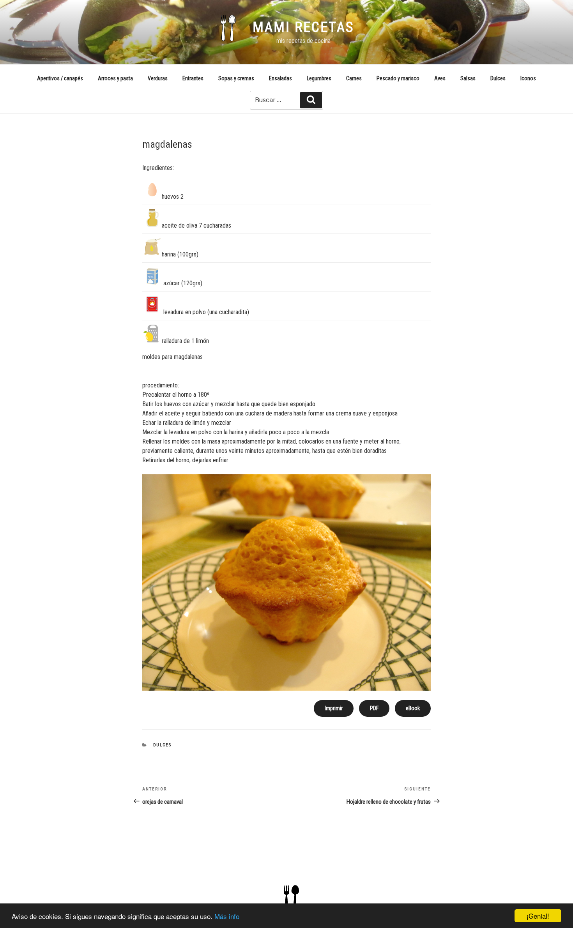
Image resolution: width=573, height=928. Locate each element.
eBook (413, 708)
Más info (226, 916)
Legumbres (319, 78)
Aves (440, 78)
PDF (374, 708)
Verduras (158, 78)
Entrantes (192, 78)
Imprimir (334, 708)
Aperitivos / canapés (60, 78)
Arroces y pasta (115, 78)
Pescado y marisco (398, 78)
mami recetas (303, 27)
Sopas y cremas (236, 78)
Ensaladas (280, 78)
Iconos (528, 78)
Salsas (468, 78)
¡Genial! (538, 916)
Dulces (498, 78)
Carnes (354, 78)
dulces (162, 745)
